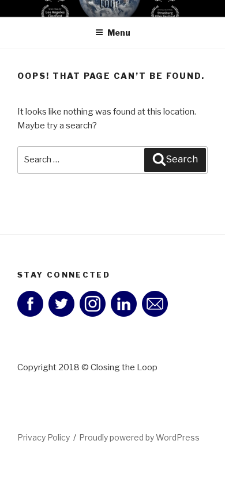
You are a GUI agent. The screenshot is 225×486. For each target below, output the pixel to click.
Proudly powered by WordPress (139, 437)
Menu (118, 32)
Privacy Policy (43, 437)
